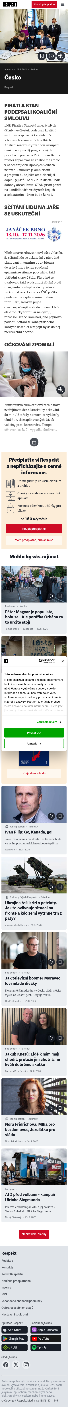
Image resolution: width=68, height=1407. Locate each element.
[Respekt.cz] (10, 4)
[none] (60, 56)
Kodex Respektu (12, 1274)
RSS (4, 1294)
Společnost (11, 972)
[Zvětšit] (34, 36)
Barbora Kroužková (15, 1071)
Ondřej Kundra (13, 1001)
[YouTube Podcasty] (45, 1338)
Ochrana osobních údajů (17, 1308)
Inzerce (6, 1287)
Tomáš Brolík (12, 628)
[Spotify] (45, 1347)
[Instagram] (26, 1368)
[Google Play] (14, 1338)
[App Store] (14, 1330)
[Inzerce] (34, 233)
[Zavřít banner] (62, 661)
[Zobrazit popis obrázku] (51, 56)
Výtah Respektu (28, 897)
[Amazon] (14, 1347)
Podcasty (14, 897)
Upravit (32, 743)
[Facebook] (5, 1368)
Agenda (8, 69)
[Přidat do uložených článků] (60, 596)
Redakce (7, 1261)
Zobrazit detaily (47, 721)
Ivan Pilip (10, 849)
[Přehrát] (51, 596)
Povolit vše (34, 732)
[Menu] (62, 4)
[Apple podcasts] (45, 1330)
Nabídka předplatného (16, 1281)
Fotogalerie (11, 1189)
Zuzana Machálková (16, 925)
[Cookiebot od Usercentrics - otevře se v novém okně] (40, 661)
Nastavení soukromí (14, 1314)
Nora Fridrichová (14, 1141)
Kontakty (7, 1267)
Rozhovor (10, 606)
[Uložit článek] (42, 56)
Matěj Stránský (13, 1217)
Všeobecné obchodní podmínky (21, 1301)
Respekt (8, 87)
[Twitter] (16, 1368)
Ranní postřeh (17, 826)
